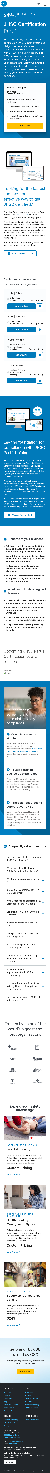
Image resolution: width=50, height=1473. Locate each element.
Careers (7, 1395)
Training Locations (32, 1408)
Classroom (29, 1392)
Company (8, 1389)
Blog (5, 1402)
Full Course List (9, 1423)
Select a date (21, 306)
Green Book (32, 1416)
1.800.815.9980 (17, 1441)
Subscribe (10, 1462)
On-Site (28, 1395)
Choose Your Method (22, 515)
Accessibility (8, 1411)
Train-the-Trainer (31, 1399)
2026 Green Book (32, 1420)
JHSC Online (22, 215)
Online (7, 1416)
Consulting (29, 1402)
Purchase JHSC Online (22, 253)
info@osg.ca (14, 1443)
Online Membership (11, 1420)
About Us (7, 1392)
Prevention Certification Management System (24, 750)
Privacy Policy (9, 1408)
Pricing (6, 1426)
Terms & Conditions (11, 1405)
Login (38, 4)
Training (30, 1389)
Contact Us (8, 1399)
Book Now (25, 125)
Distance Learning (32, 1405)
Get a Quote (21, 355)
